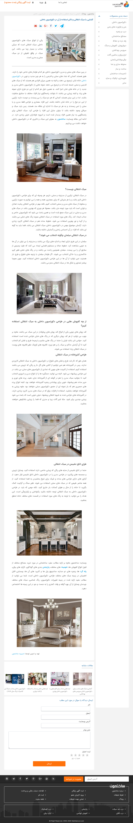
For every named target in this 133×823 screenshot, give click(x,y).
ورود (41, 2)
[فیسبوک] (20, 778)
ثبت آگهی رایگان (78, 791)
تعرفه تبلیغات (119, 795)
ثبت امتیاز (86, 751)
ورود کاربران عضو (77, 795)
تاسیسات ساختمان (118, 73)
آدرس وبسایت (84, 721)
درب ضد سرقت (118, 809)
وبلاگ (121, 799)
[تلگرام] (13, 778)
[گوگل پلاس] (40, 778)
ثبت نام (41, 795)
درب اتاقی (120, 813)
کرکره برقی (47, 813)
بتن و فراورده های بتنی (116, 27)
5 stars (71, 755)
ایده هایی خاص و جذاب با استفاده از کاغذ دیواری (37, 690)
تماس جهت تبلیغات (76, 799)
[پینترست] (33, 778)
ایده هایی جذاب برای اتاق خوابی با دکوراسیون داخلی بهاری (59, 690)
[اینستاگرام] (7, 778)
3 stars (79, 755)
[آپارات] (46, 778)
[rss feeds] (53, 778)
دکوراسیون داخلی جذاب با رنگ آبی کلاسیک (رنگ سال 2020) (14, 690)
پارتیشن (84, 809)
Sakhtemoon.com (78, 821)
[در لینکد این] (41, 26)
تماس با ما (62, 2)
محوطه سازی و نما (118, 64)
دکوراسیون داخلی (119, 22)
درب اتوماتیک (46, 809)
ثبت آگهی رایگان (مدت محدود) (17, 2)
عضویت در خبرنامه (73, 779)
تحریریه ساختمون (18, 654)
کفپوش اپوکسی (82, 813)
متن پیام (87, 729)
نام (89, 704)
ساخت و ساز (121, 69)
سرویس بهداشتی (119, 50)
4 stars (75, 755)
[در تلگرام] (62, 26)
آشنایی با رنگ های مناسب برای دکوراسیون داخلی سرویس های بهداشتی (82, 691)
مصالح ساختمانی (119, 36)
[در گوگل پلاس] (46, 26)
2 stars (83, 755)
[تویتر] (27, 778)
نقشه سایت (40, 799)
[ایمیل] (36, 26)
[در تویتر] (56, 26)
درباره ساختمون (118, 791)
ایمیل (88, 713)
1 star (87, 755)
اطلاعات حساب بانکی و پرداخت (32, 791)
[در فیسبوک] (51, 26)
